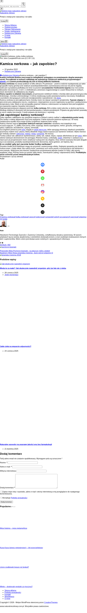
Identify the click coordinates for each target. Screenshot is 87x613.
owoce (31, 217)
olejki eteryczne (40, 130)
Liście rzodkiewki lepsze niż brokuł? (14, 567)
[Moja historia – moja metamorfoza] (8, 526)
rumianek (40, 134)
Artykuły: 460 (5, 245)
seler (23, 130)
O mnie (7, 35)
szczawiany (63, 217)
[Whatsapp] (43, 176)
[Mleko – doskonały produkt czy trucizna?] (8, 585)
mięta (33, 134)
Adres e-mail (6, 467)
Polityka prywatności (13, 592)
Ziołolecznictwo (11, 27)
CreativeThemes (51, 602)
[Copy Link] (43, 197)
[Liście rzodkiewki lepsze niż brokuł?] (8, 565)
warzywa (73, 217)
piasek (3, 81)
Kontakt (8, 37)
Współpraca (9, 597)
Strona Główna (11, 25)
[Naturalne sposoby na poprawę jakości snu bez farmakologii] (43, 440)
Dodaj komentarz (7, 488)
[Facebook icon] (0, 243)
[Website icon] (2, 243)
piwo (80, 136)
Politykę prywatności (19, 498)
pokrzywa (20, 134)
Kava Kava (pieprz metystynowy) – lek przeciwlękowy (21, 548)
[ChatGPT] (43, 203)
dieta (59, 98)
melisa (27, 134)
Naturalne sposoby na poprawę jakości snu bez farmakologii (26, 444)
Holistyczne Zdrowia (13, 33)
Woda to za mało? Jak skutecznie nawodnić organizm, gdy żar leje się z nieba (33, 268)
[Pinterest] (43, 169)
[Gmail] (43, 183)
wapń (60, 138)
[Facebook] (43, 163)
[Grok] (43, 210)
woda (4, 219)
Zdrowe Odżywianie (13, 29)
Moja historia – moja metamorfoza (13, 528)
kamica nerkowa (7, 217)
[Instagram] (43, 190)
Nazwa (3, 463)
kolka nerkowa (21, 217)
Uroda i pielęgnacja (12, 31)
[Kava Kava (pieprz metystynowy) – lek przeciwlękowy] (8, 546)
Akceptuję (14, 498)
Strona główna (10, 590)
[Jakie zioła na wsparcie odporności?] (43, 342)
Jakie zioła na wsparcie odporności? (15, 346)
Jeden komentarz (11, 275)
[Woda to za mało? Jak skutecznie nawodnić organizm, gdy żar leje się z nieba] (15, 264)
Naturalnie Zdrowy (7, 13)
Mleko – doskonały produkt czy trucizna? (16, 587)
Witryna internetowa (8, 471)
